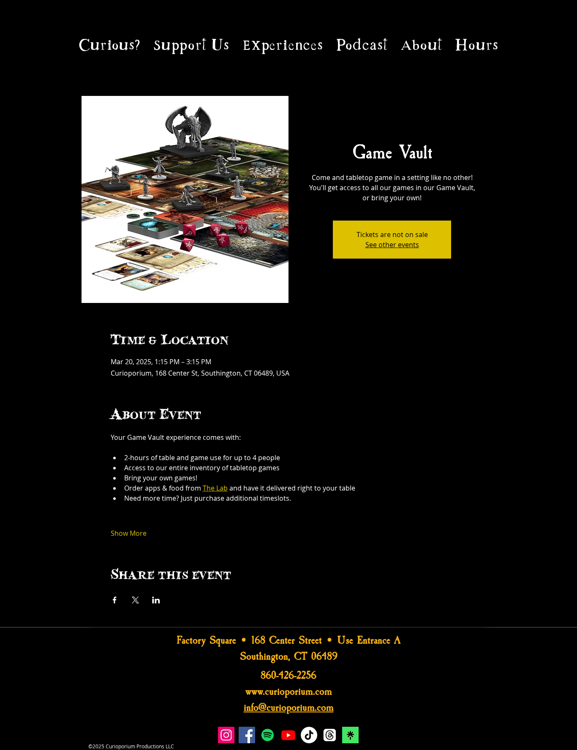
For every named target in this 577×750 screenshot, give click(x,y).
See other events (392, 244)
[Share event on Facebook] (115, 600)
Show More (129, 533)
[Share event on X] (135, 600)
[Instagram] (226, 735)
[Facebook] (247, 735)
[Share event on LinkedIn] (156, 600)
